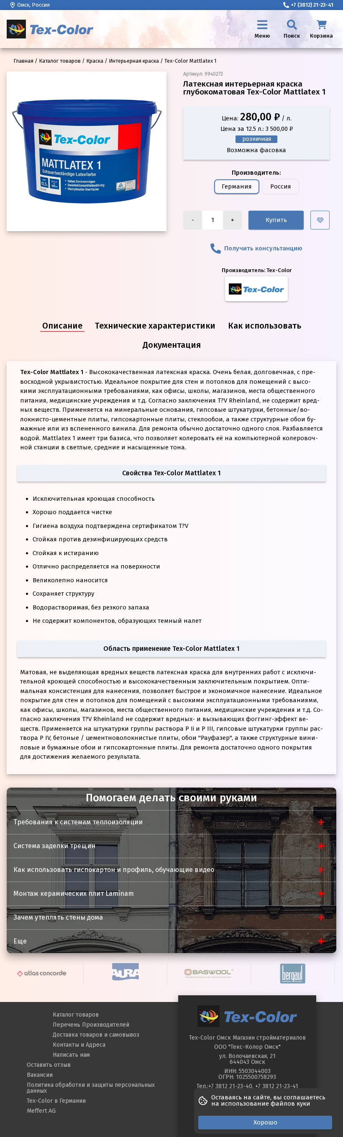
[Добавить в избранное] (320, 220)
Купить (276, 220)
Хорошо (265, 1122)
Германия (237, 186)
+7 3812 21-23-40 (230, 1086)
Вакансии (40, 1074)
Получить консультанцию (263, 248)
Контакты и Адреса (79, 1044)
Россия (280, 186)
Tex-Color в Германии (56, 1100)
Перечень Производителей (91, 1024)
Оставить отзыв (49, 1064)
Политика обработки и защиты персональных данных (91, 1087)
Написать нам (71, 1054)
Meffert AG (41, 1110)
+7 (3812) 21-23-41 (312, 5)
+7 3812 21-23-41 (276, 1086)
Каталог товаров (76, 1014)
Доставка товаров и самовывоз (96, 1034)
